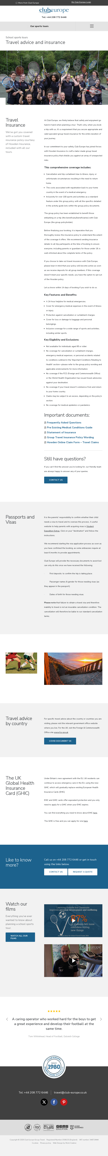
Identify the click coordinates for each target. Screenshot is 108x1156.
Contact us (56, 480)
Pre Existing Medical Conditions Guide (69, 427)
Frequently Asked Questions (64, 422)
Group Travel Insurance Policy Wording (70, 437)
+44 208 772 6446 (57, 17)
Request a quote (82, 872)
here (95, 813)
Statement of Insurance (61, 432)
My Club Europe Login (81, 2)
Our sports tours (39, 26)
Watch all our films (19, 937)
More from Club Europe (28, 3)
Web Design (58, 1138)
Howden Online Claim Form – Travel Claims (73, 442)
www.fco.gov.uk (61, 732)
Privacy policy (45, 1138)
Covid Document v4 (60, 741)
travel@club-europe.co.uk (70, 1088)
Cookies (35, 1138)
